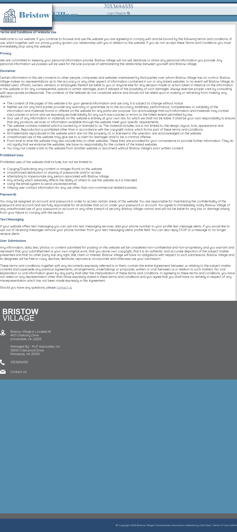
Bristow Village (145, 525)
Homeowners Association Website (175, 525)
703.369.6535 (118, 6)
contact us (64, 288)
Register (121, 13)
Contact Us (18, 372)
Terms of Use (220, 525)
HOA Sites (205, 525)
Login (110, 13)
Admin (233, 525)
